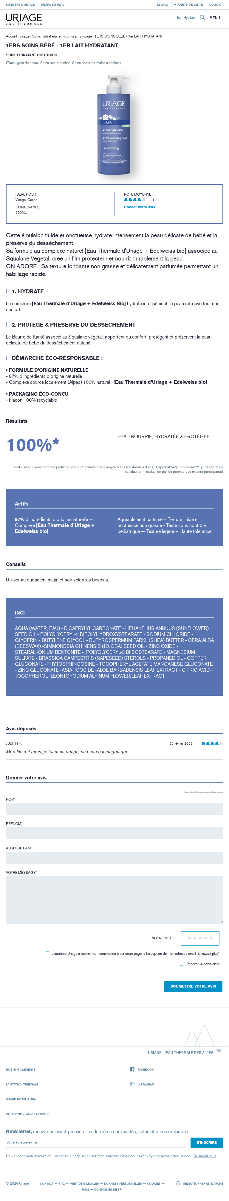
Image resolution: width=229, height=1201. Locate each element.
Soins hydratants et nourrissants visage (62, 36)
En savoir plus (207, 954)
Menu (215, 18)
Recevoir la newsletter (202, 964)
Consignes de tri (108, 1189)
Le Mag (162, 4)
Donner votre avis (139, 207)
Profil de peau (52, 4)
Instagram (145, 1084)
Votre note (163, 938)
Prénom (14, 824)
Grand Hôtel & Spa (21, 1099)
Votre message (21, 873)
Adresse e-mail (20, 848)
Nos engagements (21, 1069)
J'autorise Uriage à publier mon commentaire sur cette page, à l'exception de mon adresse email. (135, 954)
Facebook (145, 1069)
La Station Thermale (22, 1084)
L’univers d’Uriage (20, 4)
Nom (11, 799)
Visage (24, 36)
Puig (85, 1189)
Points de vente (190, 4)
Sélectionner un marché (202, 1183)
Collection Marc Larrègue (27, 1114)
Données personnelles (123, 1183)
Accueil (11, 36)
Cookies (154, 1183)
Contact (216, 4)
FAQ (62, 1183)
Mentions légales (84, 1183)
